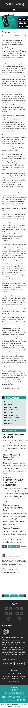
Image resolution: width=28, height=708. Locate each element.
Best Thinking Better (12, 418)
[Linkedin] (17, 608)
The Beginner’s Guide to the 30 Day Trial (13, 507)
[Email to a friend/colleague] (17, 546)
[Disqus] (14, 573)
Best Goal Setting (10, 407)
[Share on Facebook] (4, 546)
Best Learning (9, 402)
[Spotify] (11, 608)
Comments (16, 36)
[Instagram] (6, 608)
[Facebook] (11, 613)
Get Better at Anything (10, 676)
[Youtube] (17, 613)
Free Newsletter (14, 681)
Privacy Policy (16, 706)
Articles (22, 676)
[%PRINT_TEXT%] (23, 546)
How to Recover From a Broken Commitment (11, 457)
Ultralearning (17, 674)
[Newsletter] (21, 613)
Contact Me (19, 663)
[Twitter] (6, 613)
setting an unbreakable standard (13, 319)
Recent (8, 674)
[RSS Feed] (19, 619)
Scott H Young (14, 3)
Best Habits (8, 404)
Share (24, 36)
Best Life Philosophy (11, 410)
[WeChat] (8, 619)
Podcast (23, 678)
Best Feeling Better (11, 415)
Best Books (8, 423)
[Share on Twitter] (11, 546)
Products (15, 678)
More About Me (7, 663)
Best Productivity (10, 420)
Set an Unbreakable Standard (13, 435)
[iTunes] (21, 608)
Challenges (6, 678)
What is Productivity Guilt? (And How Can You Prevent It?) (13, 481)
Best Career (8, 412)
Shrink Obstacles (12, 528)
